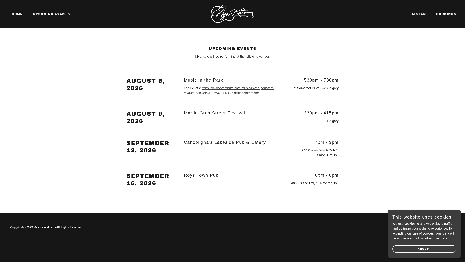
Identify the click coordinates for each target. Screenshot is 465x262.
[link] (232, 13)
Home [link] (17, 13)
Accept (424, 249)
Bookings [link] (446, 13)
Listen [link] (419, 13)
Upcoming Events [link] (51, 13)
